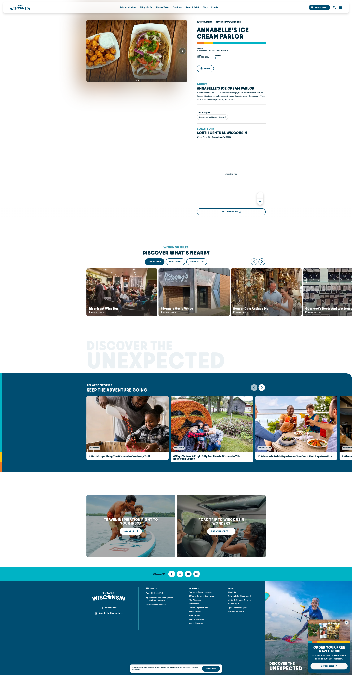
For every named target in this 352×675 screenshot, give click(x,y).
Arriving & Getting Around (239, 596)
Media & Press (195, 612)
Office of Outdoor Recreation (201, 596)
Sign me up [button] (129, 531)
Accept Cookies (211, 668)
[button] (319, 7)
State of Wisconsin (236, 612)
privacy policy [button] (191, 667)
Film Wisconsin (195, 600)
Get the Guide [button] (327, 666)
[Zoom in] (260, 195)
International (194, 615)
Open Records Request (237, 608)
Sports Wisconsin (196, 623)
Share (207, 68)
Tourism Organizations (198, 608)
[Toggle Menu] (339, 7)
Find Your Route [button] (219, 531)
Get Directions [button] (230, 211)
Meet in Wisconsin (196, 619)
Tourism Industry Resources (200, 592)
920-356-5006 (203, 57)
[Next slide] (182, 51)
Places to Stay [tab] (197, 262)
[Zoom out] (260, 201)
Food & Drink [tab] (175, 262)
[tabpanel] (176, 287)
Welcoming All (234, 604)
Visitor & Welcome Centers (239, 600)
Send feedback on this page (156, 604)
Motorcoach (194, 604)
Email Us (153, 589)
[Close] (347, 623)
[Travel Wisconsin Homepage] (20, 7)
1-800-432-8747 (156, 593)
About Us (232, 592)
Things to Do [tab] (154, 262)
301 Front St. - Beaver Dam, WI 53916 (212, 51)
